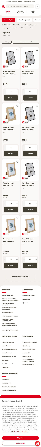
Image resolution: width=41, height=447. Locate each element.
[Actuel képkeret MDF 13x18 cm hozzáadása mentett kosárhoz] (18, 161)
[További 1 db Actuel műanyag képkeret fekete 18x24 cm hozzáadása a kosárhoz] (36, 147)
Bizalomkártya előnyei (28, 295)
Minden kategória (8, 20)
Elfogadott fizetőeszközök (9, 386)
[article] (11, 75)
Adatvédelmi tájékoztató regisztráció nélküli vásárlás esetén (9, 325)
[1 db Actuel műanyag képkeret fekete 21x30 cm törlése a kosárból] (24, 203)
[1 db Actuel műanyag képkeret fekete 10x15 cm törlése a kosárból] (5, 91)
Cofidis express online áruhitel (10, 316)
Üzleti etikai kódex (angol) (9, 356)
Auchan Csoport (6, 345)
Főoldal (4, 24)
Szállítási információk (7, 295)
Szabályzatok (26, 299)
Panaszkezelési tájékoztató (9, 390)
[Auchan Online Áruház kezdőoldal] (3, 6)
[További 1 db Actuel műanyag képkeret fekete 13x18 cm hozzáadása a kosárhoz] (36, 91)
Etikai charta (5, 360)
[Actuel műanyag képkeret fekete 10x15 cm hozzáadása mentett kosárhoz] (18, 50)
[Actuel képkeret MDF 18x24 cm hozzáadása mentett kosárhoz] (18, 217)
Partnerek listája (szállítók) (20, 432)
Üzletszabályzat (6, 367)
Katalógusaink (5, 379)
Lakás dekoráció (22, 28)
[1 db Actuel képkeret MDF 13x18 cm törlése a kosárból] (5, 203)
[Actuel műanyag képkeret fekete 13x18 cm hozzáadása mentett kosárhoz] (37, 50)
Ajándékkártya (26, 345)
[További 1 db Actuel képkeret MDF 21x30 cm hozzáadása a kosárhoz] (36, 259)
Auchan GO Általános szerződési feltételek (28, 360)
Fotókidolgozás (26, 356)
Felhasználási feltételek (28, 349)
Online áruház (11, 24)
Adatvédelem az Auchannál (9, 349)
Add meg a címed (22, 1)
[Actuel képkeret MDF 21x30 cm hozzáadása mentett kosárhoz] (37, 217)
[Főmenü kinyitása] (37, 6)
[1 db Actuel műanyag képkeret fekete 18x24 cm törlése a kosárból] (24, 147)
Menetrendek (26, 353)
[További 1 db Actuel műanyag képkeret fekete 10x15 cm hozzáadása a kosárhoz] (17, 91)
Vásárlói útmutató (6, 383)
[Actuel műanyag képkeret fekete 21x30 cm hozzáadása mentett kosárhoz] (37, 161)
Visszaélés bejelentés (7, 364)
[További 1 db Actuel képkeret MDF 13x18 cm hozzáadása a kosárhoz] (17, 203)
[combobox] (20, 6)
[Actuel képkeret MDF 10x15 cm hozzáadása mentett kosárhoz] (18, 105)
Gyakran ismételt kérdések (29, 342)
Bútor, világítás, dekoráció (9, 28)
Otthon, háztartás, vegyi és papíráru (27, 24)
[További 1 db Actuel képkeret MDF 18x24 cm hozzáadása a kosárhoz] (17, 259)
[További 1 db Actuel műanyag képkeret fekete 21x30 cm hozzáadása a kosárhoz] (36, 203)
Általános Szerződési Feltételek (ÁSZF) (7, 320)
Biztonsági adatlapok (28, 364)
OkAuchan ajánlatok (24, 20)
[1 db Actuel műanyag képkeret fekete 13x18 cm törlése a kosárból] (24, 91)
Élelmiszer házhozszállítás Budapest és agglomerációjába (10, 299)
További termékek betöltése (20, 277)
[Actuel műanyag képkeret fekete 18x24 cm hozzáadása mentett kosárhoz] (37, 105)
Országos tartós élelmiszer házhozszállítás (9, 308)
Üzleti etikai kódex (6, 353)
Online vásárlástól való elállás (10, 330)
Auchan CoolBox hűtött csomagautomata (8, 303)
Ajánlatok (25, 303)
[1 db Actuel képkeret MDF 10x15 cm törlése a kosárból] (5, 147)
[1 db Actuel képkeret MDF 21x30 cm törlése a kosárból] (24, 259)
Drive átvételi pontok (7, 312)
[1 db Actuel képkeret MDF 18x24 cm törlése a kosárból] (5, 259)
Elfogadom (20, 438)
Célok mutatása (20, 443)
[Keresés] (8, 6)
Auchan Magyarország (8, 342)
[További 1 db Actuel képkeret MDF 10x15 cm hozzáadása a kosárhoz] (17, 147)
